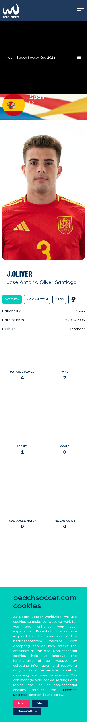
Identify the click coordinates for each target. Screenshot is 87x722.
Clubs (59, 299)
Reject (40, 703)
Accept (22, 703)
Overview (12, 299)
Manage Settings (27, 711)
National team (37, 299)
